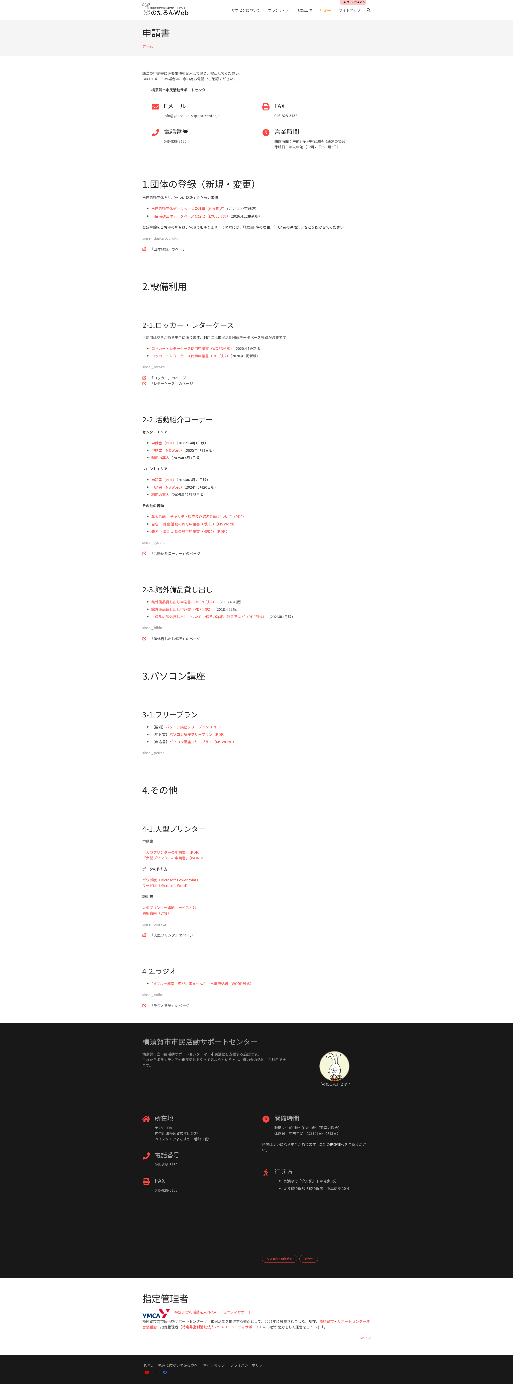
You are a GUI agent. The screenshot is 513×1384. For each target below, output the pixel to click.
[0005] (165, 10)
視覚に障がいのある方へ (178, 1365)
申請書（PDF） (163, 442)
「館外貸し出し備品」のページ (175, 638)
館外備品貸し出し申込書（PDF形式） (181, 609)
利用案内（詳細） (156, 913)
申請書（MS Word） (167, 450)
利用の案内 (160, 457)
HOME (147, 1365)
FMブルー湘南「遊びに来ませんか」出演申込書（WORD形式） (202, 983)
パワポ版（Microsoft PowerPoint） (171, 879)
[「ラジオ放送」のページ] (146, 1005)
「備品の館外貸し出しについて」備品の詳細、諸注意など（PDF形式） (208, 616)
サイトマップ (214, 1365)
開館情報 (337, 1144)
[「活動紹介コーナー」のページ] (146, 553)
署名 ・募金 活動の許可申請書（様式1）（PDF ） (190, 531)
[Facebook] (164, 1372)
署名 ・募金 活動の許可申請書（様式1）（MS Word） (193, 523)
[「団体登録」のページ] (146, 249)
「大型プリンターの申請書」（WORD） (173, 857)
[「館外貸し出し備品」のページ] (146, 638)
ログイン (365, 1338)
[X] (155, 1372)
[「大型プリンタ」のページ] (146, 935)
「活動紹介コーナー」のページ (175, 553)
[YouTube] (146, 1372)
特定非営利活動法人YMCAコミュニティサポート (221, 1326)
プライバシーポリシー (248, 1365)
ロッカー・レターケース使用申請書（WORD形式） (192, 348)
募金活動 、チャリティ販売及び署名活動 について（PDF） (198, 516)
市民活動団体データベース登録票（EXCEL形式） (190, 216)
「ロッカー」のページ (168, 377)
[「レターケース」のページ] (146, 383)
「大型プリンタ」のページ (171, 935)
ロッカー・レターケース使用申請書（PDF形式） (190, 355)
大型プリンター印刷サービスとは (169, 907)
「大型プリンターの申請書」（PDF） (172, 852)
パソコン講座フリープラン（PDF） (194, 726)
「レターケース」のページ (171, 383)
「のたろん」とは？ (334, 1084)
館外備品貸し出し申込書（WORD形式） (183, 601)
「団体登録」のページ (168, 249)
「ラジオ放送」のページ (170, 1005)
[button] (369, 10)
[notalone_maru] (334, 1066)
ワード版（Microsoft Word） (166, 885)
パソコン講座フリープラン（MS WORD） (202, 741)
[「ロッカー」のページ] (146, 378)
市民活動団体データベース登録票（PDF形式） (189, 208)
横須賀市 (326, 1321)
